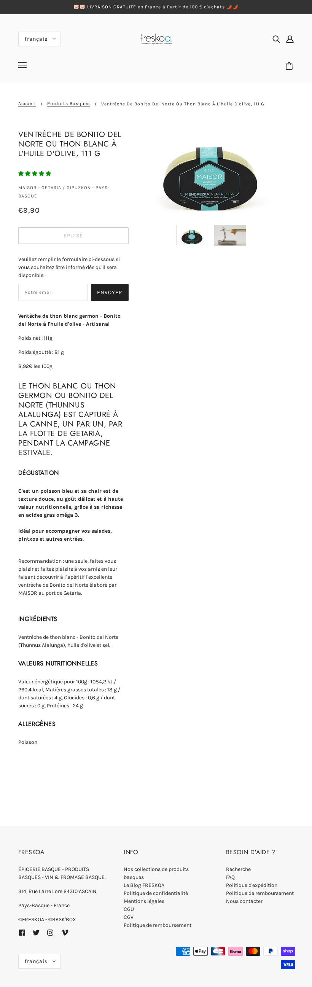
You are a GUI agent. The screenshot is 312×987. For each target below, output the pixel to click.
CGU (129, 909)
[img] (276, 39)
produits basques (68, 103)
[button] (35, 173)
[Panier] (290, 66)
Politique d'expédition (251, 885)
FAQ (230, 877)
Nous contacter (244, 901)
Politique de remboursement (157, 925)
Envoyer (110, 292)
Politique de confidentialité (156, 893)
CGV (129, 917)
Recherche (238, 869)
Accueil (27, 103)
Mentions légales (144, 901)
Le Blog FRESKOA (144, 885)
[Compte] (290, 39)
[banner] (156, 38)
